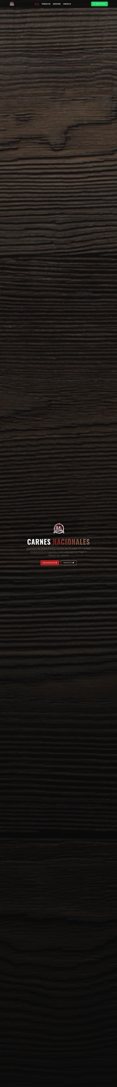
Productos (46, 4)
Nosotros (57, 4)
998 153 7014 (100, 4)
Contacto (67, 4)
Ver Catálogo (49, 562)
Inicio (37, 4)
